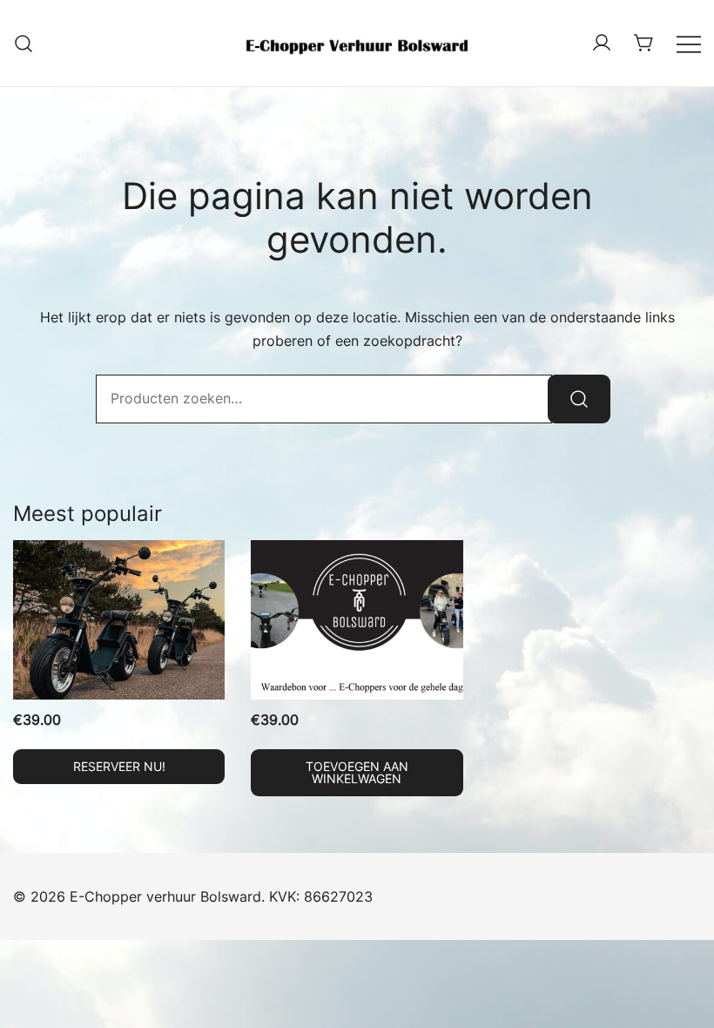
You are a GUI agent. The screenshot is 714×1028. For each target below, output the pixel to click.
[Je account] (601, 43)
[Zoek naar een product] (24, 43)
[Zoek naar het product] (579, 399)
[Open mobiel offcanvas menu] (689, 43)
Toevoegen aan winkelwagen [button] (357, 772)
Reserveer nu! (119, 766)
